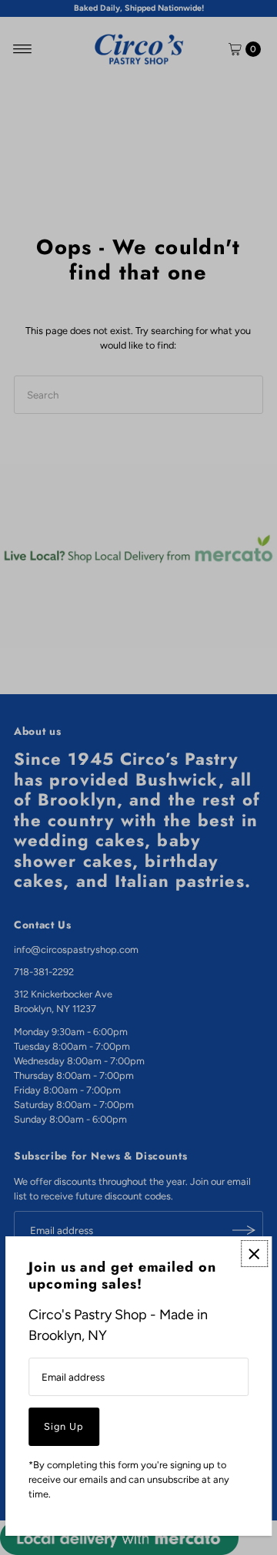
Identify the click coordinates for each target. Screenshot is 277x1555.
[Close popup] (254, 1253)
